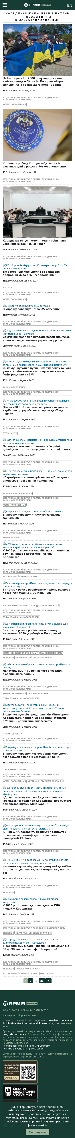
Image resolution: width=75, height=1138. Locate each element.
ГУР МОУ (8, 288)
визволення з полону (16, 605)
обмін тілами (11, 537)
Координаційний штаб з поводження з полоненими (34, 928)
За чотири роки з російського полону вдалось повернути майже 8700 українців (36, 591)
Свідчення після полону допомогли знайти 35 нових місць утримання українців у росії (36, 338)
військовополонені (14, 387)
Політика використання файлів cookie (23, 1048)
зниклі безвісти (12, 734)
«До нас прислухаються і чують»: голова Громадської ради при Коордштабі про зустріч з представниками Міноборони (37, 800)
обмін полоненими (14, 104)
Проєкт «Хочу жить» (28, 969)
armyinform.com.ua (14, 1034)
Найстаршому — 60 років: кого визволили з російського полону (33, 672)
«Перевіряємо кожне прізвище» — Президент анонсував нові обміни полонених (36, 479)
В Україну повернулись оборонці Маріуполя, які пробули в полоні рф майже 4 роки (35, 755)
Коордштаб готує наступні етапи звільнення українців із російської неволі (35, 242)
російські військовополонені (20, 577)
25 (41, 980)
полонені (8, 658)
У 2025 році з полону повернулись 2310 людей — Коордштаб (31, 907)
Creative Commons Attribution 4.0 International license (37, 1022)
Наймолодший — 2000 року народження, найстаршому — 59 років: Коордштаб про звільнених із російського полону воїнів (33, 81)
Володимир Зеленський (17, 493)
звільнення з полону (15, 770)
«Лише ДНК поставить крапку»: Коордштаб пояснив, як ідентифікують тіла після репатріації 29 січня (34, 835)
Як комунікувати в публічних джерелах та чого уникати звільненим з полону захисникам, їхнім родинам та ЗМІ (37, 371)
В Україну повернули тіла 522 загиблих (31, 308)
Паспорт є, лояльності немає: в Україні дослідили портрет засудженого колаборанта (36, 448)
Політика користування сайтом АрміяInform (26, 1045)
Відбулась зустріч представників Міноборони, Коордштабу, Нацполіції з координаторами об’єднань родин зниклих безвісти (36, 718)
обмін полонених (38, 693)
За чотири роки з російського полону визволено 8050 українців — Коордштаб (32, 632)
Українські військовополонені (21, 617)
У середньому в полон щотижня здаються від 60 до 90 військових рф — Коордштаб (36, 947)
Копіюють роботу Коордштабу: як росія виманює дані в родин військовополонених (34, 165)
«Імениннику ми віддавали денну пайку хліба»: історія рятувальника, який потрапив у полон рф (37, 869)
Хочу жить (46, 973)
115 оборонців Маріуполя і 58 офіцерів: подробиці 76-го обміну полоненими (31, 273)
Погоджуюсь (37, 1132)
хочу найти (10, 433)
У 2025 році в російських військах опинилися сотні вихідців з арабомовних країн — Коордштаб (36, 553)
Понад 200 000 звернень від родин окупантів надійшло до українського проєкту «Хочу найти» (35, 410)
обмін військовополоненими (20, 653)
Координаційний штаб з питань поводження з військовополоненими (31, 98)
